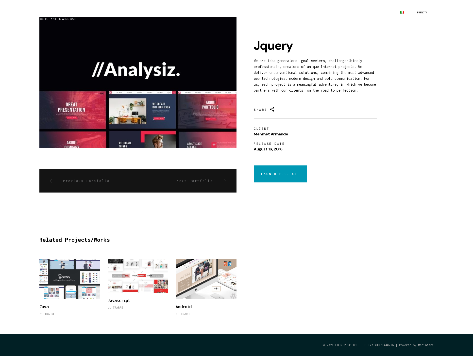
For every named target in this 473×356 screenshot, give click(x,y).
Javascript (119, 300)
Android (183, 306)
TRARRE (50, 314)
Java (44, 306)
